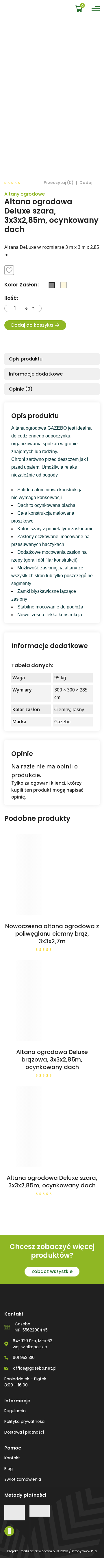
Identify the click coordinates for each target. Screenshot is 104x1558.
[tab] (52, 359)
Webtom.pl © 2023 (53, 1551)
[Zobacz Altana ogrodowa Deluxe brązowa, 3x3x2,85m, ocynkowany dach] (52, 1000)
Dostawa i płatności (24, 1432)
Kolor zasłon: (21, 284)
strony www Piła (84, 1551)
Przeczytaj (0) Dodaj (68, 182)
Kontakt (12, 1458)
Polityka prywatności (24, 1421)
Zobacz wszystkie (52, 1271)
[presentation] (26, 308)
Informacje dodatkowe (36, 374)
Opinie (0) (21, 389)
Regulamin (15, 1411)
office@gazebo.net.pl (34, 1368)
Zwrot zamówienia (22, 1479)
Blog (8, 1468)
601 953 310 (24, 1357)
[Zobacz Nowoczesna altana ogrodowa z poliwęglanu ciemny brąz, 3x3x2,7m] (52, 874)
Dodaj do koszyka (32, 325)
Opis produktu (25, 359)
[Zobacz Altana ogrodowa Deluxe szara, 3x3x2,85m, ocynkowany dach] (52, 1126)
